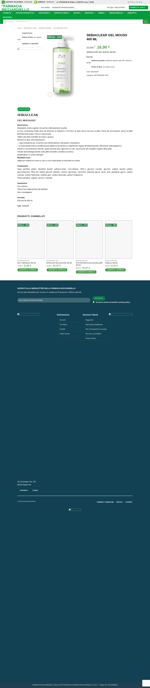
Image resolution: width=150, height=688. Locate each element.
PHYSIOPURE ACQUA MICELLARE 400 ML (89, 264)
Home (19, 28)
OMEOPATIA (132, 13)
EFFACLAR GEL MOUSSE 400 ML (59, 263)
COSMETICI (7, 13)
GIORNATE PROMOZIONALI (63, 7)
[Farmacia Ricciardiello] (20, 7)
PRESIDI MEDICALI (116, 13)
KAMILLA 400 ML (111, 263)
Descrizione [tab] (23, 109)
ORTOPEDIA (7, 17)
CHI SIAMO (45, 7)
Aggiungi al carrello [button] (27, 270)
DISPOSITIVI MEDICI (61, 13)
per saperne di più (108, 67)
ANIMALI (101, 13)
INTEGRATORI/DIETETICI (25, 13)
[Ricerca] (145, 21)
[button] (116, 8)
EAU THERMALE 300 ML (26, 263)
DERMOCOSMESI (45, 28)
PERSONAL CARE (30, 28)
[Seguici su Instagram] (147, 2)
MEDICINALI (89, 13)
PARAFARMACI (44, 13)
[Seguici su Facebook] (145, 2)
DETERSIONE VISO (61, 28)
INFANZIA (76, 13)
